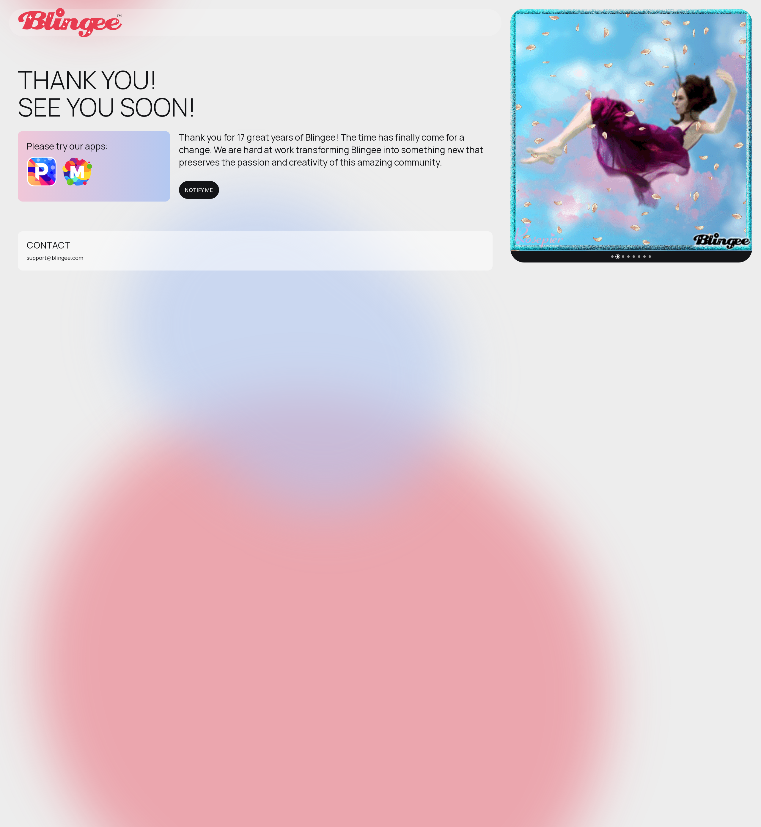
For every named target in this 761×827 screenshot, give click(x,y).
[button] (612, 256)
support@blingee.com (55, 257)
